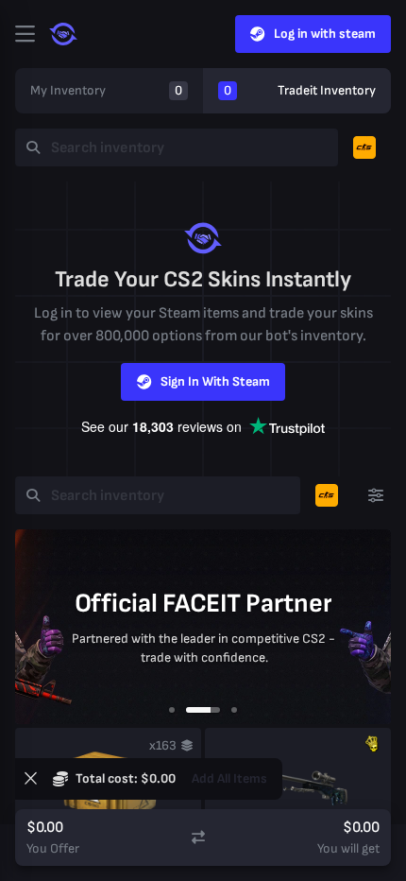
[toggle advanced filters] (376, 495)
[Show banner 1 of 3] (171, 704)
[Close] (30, 779)
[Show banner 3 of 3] (234, 704)
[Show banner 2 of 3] (203, 704)
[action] (24, 34)
